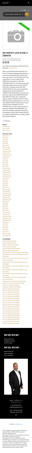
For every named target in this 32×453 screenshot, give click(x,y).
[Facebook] (16, 415)
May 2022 (5, 227)
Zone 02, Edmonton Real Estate (11, 290)
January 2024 (6, 191)
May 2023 (5, 206)
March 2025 (6, 166)
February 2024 (6, 189)
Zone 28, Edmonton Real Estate (11, 308)
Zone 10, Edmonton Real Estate (11, 292)
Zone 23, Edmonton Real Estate (11, 304)
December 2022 (7, 216)
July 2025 (5, 159)
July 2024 (5, 180)
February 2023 (6, 212)
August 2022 (6, 222)
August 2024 (6, 178)
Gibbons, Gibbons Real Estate (11, 244)
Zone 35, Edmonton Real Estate (11, 314)
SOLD (28, 10)
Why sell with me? (9, 351)
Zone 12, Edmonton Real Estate (11, 294)
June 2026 (5, 139)
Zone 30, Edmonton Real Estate (11, 312)
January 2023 (6, 214)
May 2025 (5, 162)
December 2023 (7, 193)
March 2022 (6, 231)
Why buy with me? (9, 339)
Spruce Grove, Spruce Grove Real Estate (13, 283)
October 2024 (6, 174)
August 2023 (6, 201)
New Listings (6, 128)
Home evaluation (8, 353)
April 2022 (5, 229)
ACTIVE (22, 10)
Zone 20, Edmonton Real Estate (11, 300)
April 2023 (5, 208)
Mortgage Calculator (9, 341)
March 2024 (6, 187)
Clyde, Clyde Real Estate (9, 243)
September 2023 (7, 199)
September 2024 (7, 176)
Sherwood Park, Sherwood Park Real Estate (14, 281)
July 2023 (5, 203)
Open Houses (6, 130)
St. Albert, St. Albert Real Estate (11, 285)
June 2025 (5, 160)
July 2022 (5, 224)
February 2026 (6, 147)
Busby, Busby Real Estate (9, 241)
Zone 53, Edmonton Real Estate (11, 315)
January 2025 (6, 170)
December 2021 (7, 235)
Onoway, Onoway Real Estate (10, 250)
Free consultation (8, 355)
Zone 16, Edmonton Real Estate (11, 298)
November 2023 (7, 195)
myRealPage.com (19, 424)
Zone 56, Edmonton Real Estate (11, 319)
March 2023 (6, 210)
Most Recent (6, 136)
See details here (13, 68)
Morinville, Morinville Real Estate (11, 248)
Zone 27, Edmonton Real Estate (14, 60)
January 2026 (6, 149)
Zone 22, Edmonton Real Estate (11, 302)
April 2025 (5, 164)
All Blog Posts (6, 126)
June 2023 (5, 204)
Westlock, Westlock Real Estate (11, 289)
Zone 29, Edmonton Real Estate (11, 310)
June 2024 (5, 182)
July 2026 (5, 137)
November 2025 (7, 151)
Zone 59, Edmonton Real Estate (11, 323)
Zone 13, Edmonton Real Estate (11, 296)
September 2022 (7, 220)
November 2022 (7, 218)
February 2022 (6, 233)
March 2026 (6, 145)
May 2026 (5, 141)
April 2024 (5, 185)
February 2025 (6, 168)
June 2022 (5, 226)
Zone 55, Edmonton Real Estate (11, 317)
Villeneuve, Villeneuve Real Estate (12, 287)
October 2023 (6, 197)
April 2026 (5, 143)
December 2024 (7, 172)
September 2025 (7, 155)
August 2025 (6, 157)
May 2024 (5, 183)
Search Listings (8, 343)
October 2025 (6, 153)
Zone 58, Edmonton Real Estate (11, 321)
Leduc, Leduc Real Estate (9, 246)
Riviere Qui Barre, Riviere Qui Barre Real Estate (15, 252)
